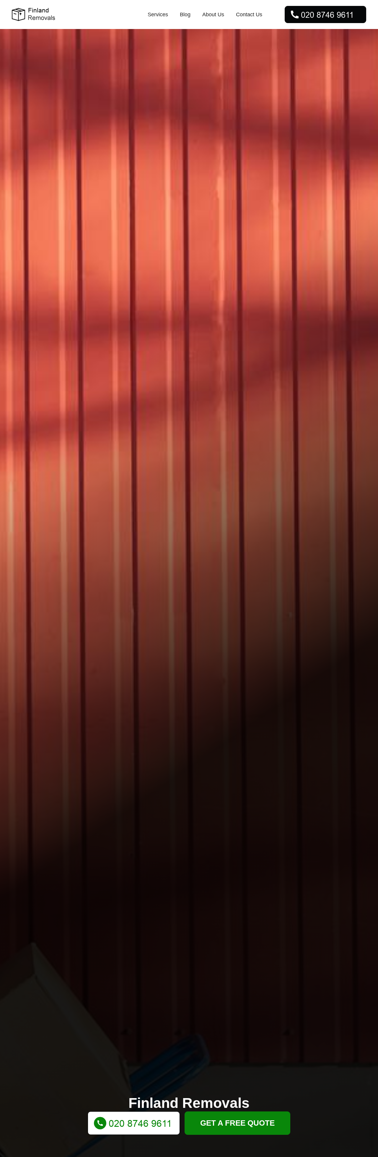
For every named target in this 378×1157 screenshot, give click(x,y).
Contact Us (249, 14)
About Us (213, 14)
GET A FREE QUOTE (237, 1123)
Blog (185, 14)
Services (158, 14)
